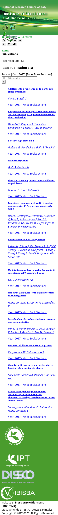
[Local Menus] (14, 44)
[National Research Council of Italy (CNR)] (13, 29)
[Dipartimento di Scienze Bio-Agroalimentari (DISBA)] (6, 29)
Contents (27, 37)
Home (5, 50)
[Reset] (9, 44)
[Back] (4, 44)
